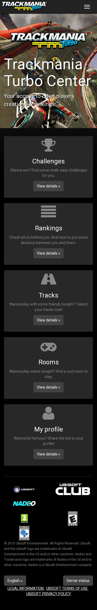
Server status (78, 580)
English (14, 580)
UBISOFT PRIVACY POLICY (48, 594)
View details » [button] (48, 186)
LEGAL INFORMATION (26, 588)
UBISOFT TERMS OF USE (67, 588)
